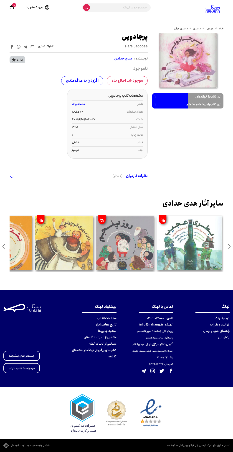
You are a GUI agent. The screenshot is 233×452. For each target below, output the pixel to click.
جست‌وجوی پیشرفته (22, 355)
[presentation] (229, 246)
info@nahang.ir (151, 324)
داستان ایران (181, 28)
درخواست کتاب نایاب (22, 368)
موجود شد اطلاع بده (127, 80)
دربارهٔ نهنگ (222, 318)
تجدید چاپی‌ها (107, 330)
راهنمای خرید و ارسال (216, 330)
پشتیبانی (224, 337)
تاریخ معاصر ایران (105, 324)
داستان (197, 28)
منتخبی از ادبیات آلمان (102, 343)
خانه (220, 28)
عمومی (209, 28)
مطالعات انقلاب (106, 318)
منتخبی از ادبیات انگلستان (100, 337)
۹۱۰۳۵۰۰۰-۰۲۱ (155, 318)
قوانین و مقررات (220, 324)
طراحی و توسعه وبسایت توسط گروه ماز (30, 445)
